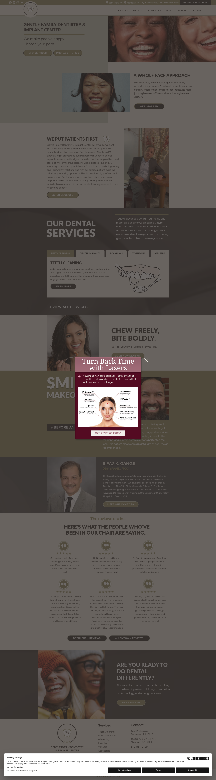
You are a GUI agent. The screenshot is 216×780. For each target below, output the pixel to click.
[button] (146, 360)
